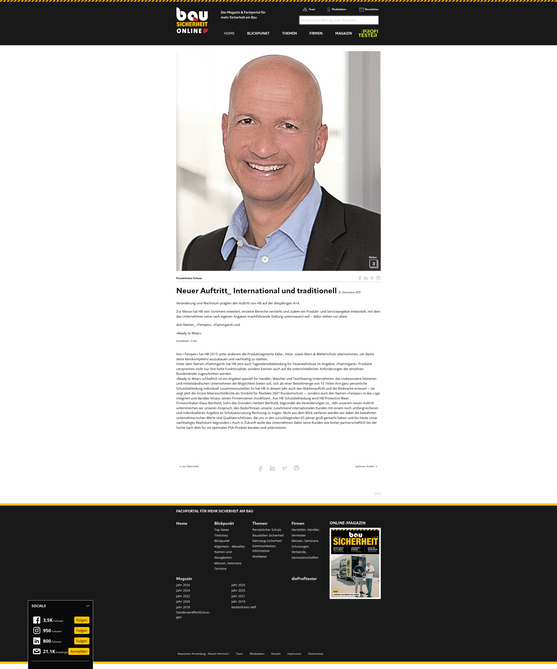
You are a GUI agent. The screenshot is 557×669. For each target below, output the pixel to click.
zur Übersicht (190, 466)
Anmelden (78, 651)
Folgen (81, 620)
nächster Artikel (365, 466)
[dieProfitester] (368, 34)
